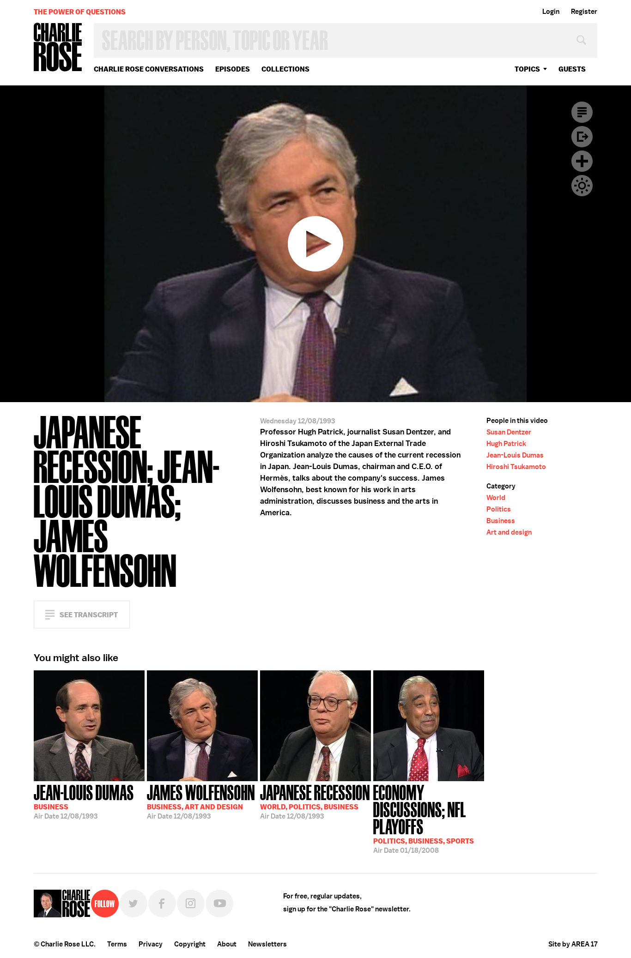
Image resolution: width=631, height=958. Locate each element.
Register (584, 11)
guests (572, 69)
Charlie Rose (58, 48)
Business (500, 520)
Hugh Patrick (506, 443)
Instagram (191, 903)
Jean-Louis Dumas (515, 455)
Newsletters (267, 944)
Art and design (509, 532)
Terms (117, 944)
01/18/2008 (423, 818)
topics (527, 69)
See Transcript (89, 614)
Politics (498, 509)
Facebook (162, 903)
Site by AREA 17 (572, 944)
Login (550, 11)
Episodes (232, 69)
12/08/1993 (84, 801)
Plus (582, 161)
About (227, 944)
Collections (285, 69)
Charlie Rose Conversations (149, 69)
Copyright (190, 944)
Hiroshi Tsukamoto (516, 466)
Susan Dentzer (508, 432)
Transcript (582, 112)
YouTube (219, 903)
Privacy (151, 944)
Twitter (133, 903)
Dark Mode (582, 185)
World (495, 497)
